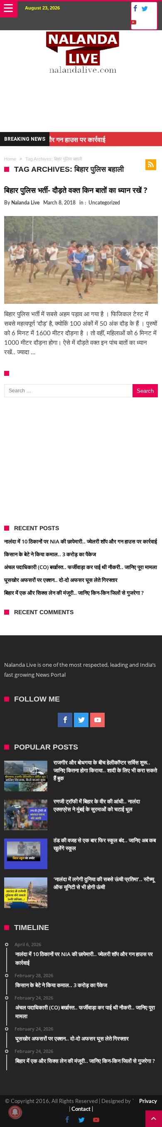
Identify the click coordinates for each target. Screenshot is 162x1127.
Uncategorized (104, 202)
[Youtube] (133, 22)
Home (10, 158)
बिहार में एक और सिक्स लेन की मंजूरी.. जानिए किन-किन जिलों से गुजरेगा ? (74, 592)
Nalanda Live (25, 202)
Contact (81, 1109)
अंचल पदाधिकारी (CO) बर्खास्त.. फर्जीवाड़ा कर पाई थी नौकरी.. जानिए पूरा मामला (80, 567)
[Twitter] (144, 9)
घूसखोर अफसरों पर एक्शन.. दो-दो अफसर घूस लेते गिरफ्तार (61, 580)
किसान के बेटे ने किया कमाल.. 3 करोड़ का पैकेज (50, 554)
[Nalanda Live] (81, 38)
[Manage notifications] (15, 1112)
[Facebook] (134, 9)
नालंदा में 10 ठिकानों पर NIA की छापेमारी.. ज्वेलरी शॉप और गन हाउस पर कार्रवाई (80, 541)
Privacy (148, 1101)
